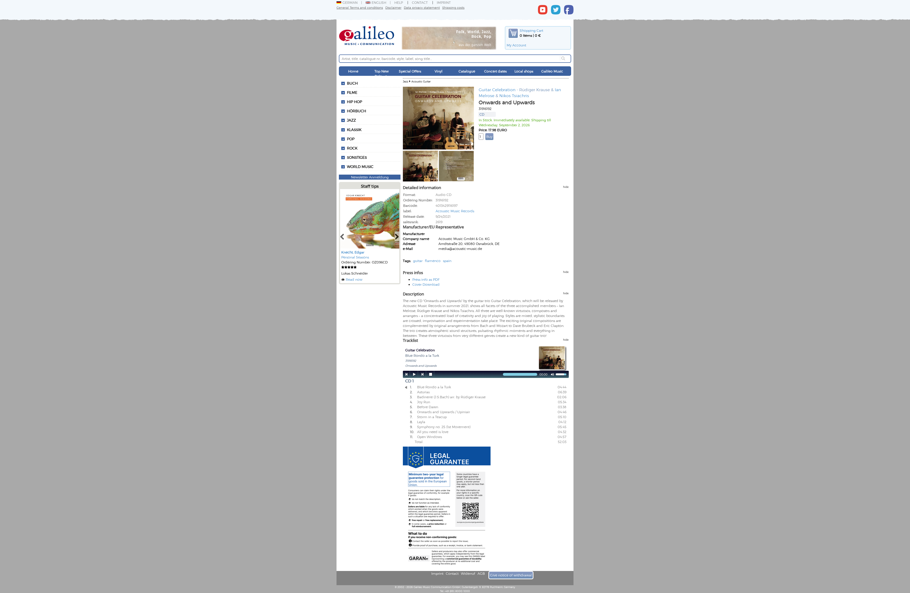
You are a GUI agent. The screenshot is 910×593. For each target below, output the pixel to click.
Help (398, 2)
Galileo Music (552, 71)
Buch (352, 83)
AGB (481, 573)
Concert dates (495, 71)
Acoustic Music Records (455, 211)
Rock (352, 148)
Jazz (351, 120)
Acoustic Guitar (421, 81)
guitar (418, 261)
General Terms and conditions (360, 7)
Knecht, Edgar (352, 252)
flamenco (433, 261)
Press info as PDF (426, 279)
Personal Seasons (355, 257)
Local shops (523, 71)
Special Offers (410, 71)
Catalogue (467, 71)
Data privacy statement (422, 7)
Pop (351, 139)
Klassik (354, 129)
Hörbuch (356, 111)
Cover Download (426, 284)
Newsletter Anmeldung (370, 177)
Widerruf (468, 573)
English (379, 2)
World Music (360, 166)
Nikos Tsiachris (514, 95)
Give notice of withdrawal (511, 575)
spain (447, 261)
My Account (516, 45)
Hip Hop (354, 102)
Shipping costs (453, 7)
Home (353, 71)
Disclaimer (393, 7)
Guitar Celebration (497, 89)
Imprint (444, 2)
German (350, 2)
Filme (352, 92)
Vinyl (438, 71)
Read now (354, 279)
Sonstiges (357, 157)
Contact (420, 2)
